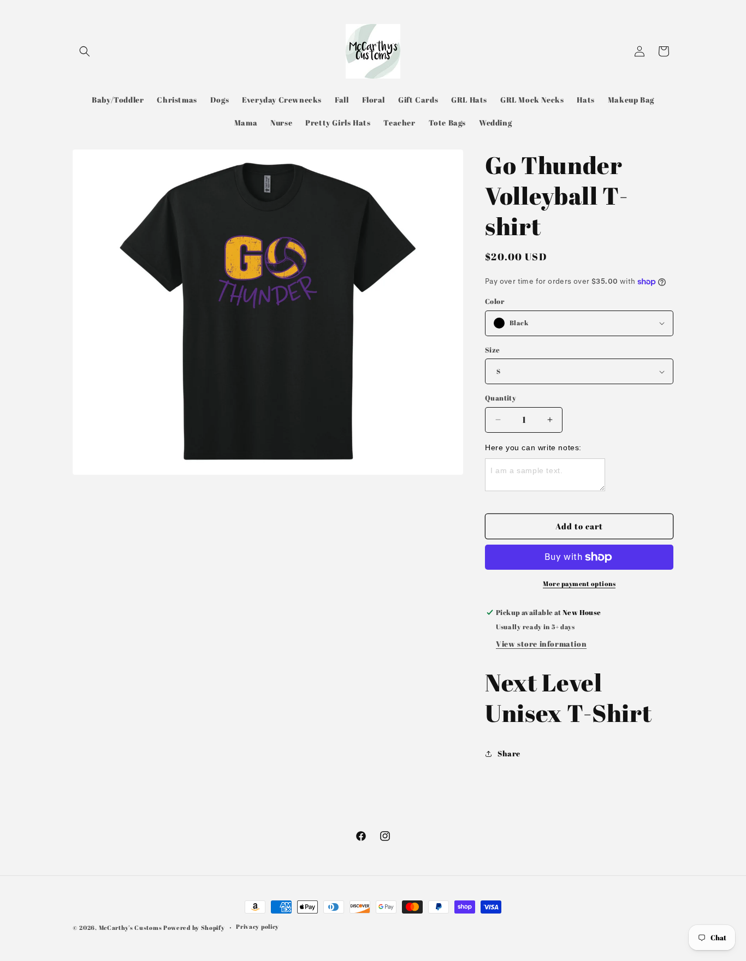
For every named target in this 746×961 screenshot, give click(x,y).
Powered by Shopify (194, 927)
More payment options (579, 583)
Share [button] (509, 753)
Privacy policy (257, 926)
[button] (85, 51)
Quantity (500, 398)
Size (492, 350)
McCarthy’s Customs (130, 927)
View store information (541, 643)
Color (494, 301)
